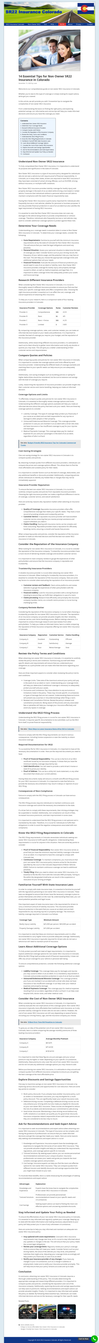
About (70, 24)
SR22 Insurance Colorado (15, 24)
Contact (90, 24)
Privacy (78, 24)
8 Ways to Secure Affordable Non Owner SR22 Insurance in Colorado (43, 1327)
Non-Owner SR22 (34, 24)
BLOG (62, 24)
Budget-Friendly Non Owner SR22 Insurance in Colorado (39, 1329)
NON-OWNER (25, 1325)
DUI (45, 24)
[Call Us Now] (94, 1338)
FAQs (52, 24)
